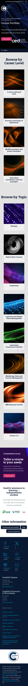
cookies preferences (10, 681)
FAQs (23, 527)
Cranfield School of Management (14, 1)
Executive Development (6, 20)
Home (2, 18)
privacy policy (6, 679)
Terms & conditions (14, 531)
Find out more (9, 476)
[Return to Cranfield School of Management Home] (3, 8)
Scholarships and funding (10, 527)
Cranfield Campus (9, 577)
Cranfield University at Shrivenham (11, 592)
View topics (6, 39)
